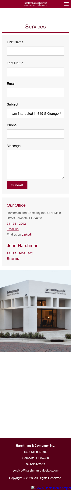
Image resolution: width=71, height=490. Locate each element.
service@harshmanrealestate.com (36, 470)
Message (14, 145)
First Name (15, 41)
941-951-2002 (16, 223)
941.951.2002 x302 (20, 253)
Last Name (15, 62)
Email (11, 83)
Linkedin (27, 234)
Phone (12, 124)
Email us (13, 229)
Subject (12, 104)
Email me (13, 258)
